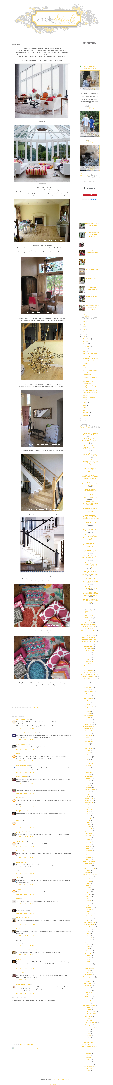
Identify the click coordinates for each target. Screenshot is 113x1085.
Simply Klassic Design (63, 1080)
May (84, 405)
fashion (89, 796)
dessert (89, 752)
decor (88, 746)
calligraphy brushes (88, 707)
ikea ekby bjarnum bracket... (91, 356)
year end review (88, 1072)
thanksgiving (88, 1025)
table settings (88, 1016)
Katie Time (19, 820)
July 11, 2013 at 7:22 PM (25, 955)
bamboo (89, 659)
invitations (89, 879)
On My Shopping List (89, 922)
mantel (88, 898)
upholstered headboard (88, 1046)
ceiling (89, 713)
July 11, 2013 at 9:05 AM (25, 884)
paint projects (88, 937)
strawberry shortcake (89, 1005)
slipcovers (89, 992)
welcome (88, 1062)
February (86, 412)
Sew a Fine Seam (21, 841)
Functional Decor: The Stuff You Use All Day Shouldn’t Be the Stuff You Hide (90, 581)
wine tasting (89, 1068)
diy (88, 759)
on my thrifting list (89, 924)
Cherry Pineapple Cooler (90, 552)
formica (89, 815)
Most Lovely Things (90, 446)
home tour (88, 859)
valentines (88, 1053)
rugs (88, 979)
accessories (88, 644)
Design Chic (90, 459)
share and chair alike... (89, 361)
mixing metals (89, 905)
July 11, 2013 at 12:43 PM (25, 936)
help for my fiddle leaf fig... (90, 353)
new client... (17, 45)
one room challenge (88, 926)
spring (89, 994)
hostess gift (88, 863)
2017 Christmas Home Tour (89, 641)
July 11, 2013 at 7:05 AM (25, 793)
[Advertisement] (90, 55)
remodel (89, 972)
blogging (88, 689)
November (86, 341)
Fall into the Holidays (89, 789)
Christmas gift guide (88, 726)
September (86, 346)
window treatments (89, 1066)
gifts (88, 839)
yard (88, 1070)
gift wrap (89, 837)
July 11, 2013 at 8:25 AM (25, 846)
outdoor (89, 933)
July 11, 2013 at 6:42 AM (25, 772)
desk (89, 750)
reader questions (89, 968)
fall (89, 785)
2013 (83, 336)
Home (42, 1041)
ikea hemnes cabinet (92, 278)
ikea (88, 870)
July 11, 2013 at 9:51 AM (25, 903)
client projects (22, 708)
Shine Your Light (90, 535)
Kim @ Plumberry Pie (22, 811)
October (85, 343)
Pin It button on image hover (56, 1084)
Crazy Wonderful (90, 587)
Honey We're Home (90, 475)
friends (88, 822)
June (84, 402)
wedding (89, 1059)
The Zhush (90, 494)
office (88, 920)
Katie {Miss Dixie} (21, 788)
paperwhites (88, 942)
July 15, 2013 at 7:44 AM (25, 993)
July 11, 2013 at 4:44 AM (25, 740)
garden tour (89, 833)
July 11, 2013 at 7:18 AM (25, 806)
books (88, 696)
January (85, 415)
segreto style (88, 985)
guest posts (89, 848)
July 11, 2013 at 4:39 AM (25, 728)
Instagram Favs (88, 876)
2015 (83, 331)
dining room (88, 757)
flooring (89, 811)
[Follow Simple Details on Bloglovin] (89, 200)
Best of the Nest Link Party (88, 676)
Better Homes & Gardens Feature (89, 681)
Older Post (69, 1041)
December (86, 339)
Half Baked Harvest (90, 468)
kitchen (88, 883)
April (84, 407)
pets (89, 948)
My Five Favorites (88, 913)
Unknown (19, 753)
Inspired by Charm (90, 550)
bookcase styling (88, 693)
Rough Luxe (90, 482)
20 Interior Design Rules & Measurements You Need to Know (90, 566)
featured (89, 805)
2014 (83, 334)
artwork (88, 655)
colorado (88, 737)
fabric (88, 783)
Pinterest (88, 957)
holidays (88, 857)
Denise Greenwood (21, 776)
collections (89, 735)
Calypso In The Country (90, 571)
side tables (89, 990)
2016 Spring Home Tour (89, 637)
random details (88, 966)
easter (89, 770)
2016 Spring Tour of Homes (89, 639)
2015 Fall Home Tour (89, 626)
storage (89, 1003)
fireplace (89, 807)
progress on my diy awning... (91, 370)
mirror (88, 903)
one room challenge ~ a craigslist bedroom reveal (92, 307)
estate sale (88, 778)
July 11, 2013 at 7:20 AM (25, 816)
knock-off (88, 885)
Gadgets (89, 826)
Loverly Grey (90, 501)
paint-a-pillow (89, 940)
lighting (88, 892)
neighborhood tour (89, 918)
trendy (89, 1035)
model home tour (89, 907)
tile (89, 1031)
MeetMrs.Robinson (21, 929)
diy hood (89, 761)
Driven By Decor (90, 563)
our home (88, 931)
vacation (89, 1048)
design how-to (33, 708)
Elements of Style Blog (90, 508)
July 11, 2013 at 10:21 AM (25, 913)
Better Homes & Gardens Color (89, 679)
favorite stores (89, 800)
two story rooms (88, 1042)
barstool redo (89, 661)
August (85, 348)
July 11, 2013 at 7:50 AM (25, 837)
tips (89, 1033)
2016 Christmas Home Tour (89, 633)
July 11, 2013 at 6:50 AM (25, 783)
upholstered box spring (88, 1044)
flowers (88, 813)
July (84, 351)
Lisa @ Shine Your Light (23, 984)
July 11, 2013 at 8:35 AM (25, 857)
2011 (83, 420)
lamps (89, 887)
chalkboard (89, 720)
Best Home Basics (89, 672)
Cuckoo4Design (90, 515)
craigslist (88, 739)
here (44, 691)
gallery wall (88, 829)
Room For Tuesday (90, 556)
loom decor (89, 896)
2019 (83, 321)
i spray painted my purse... (90, 392)
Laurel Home (90, 432)
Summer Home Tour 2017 (89, 1014)
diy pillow (88, 765)
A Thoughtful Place (90, 522)
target (88, 1018)
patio (88, 946)
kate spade (89, 881)
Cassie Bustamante (21, 744)
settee (89, 987)
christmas (88, 722)
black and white (88, 687)
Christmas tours (88, 728)
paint (88, 935)
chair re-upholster (88, 715)
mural (88, 911)
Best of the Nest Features (88, 674)
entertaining (88, 772)
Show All (98, 606)
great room (89, 844)
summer (89, 1009)
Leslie (18, 898)
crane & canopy (88, 741)
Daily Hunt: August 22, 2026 (90, 490)
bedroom (88, 668)
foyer (88, 820)
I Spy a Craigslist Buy (89, 868)
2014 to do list (88, 622)
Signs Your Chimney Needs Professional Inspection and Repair (90, 538)
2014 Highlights (89, 620)
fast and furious (89, 798)
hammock (89, 852)
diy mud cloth (89, 763)
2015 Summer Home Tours (88, 631)
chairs (88, 717)
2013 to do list (89, 618)
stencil (89, 1001)
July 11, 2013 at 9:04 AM (25, 873)
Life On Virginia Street (90, 439)
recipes (89, 970)
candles (89, 711)
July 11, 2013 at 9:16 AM (25, 894)
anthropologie (89, 648)
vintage (89, 1055)
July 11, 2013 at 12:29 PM (25, 924)
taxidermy (89, 1020)
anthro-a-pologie (88, 646)
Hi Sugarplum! (90, 453)
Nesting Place (90, 543)
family (88, 791)
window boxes (89, 1064)
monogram (89, 909)
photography (88, 953)
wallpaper (89, 1057)
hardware (89, 855)
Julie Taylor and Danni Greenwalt (25, 949)
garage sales (89, 831)
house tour (89, 865)
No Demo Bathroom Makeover (90, 588)
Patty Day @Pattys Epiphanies (24, 850)
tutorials (89, 1040)
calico (88, 704)
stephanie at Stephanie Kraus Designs (27, 732)
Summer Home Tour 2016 (89, 1011)
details (89, 754)
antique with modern (89, 650)
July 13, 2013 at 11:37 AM (25, 979)
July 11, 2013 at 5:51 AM (25, 760)
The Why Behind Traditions (90, 524)
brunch (89, 700)
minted (89, 900)
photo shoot (89, 950)
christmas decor (88, 724)
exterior (88, 781)
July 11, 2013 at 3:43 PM (25, 945)
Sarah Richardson (89, 983)
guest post (88, 846)
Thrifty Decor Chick (90, 592)
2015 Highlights (89, 628)
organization (88, 929)
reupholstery (88, 974)
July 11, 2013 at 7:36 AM (25, 827)
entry (88, 774)
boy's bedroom (88, 698)
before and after (88, 670)
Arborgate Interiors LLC (23, 972)
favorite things (89, 802)
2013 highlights (89, 615)
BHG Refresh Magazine (89, 685)
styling (88, 1007)
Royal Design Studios (89, 977)
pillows (88, 955)
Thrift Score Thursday (89, 1027)
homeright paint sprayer (89, 861)
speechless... (86, 363)
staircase (88, 998)
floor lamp (89, 809)
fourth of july (88, 818)
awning (89, 657)
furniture (88, 824)
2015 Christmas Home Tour (89, 624)
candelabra (89, 709)
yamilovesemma (20, 908)
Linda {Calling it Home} (22, 765)
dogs (88, 768)
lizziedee (18, 959)
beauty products (88, 665)
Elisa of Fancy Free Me (22, 917)
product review (89, 964)
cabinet (89, 702)
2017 (83, 326)
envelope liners (89, 776)
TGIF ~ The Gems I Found (88, 1022)
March (85, 410)
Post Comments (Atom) (26, 1044)
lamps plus (89, 889)
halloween (89, 850)
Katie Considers (90, 489)
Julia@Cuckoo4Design (22, 719)
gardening (88, 835)
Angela (18, 877)
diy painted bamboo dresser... (91, 358)
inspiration (42, 708)
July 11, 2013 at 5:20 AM (25, 749)
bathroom (88, 663)
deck (88, 744)
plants (88, 959)
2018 (83, 324)
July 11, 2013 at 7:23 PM (25, 968)
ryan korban (89, 981)
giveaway (88, 842)
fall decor (88, 787)
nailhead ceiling (89, 916)
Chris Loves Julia (90, 578)
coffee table (88, 733)
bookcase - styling (89, 691)
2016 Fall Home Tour (89, 635)
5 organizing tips (92, 241)
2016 (83, 329)
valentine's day (88, 1051)
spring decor (88, 996)
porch (88, 961)
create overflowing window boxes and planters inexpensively (92, 234)
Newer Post (15, 1041)
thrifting (88, 1029)
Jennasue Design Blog (90, 599)
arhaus (89, 652)
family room (89, 794)
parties (88, 944)
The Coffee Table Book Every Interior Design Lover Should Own (90, 463)
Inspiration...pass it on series (89, 874)
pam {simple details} (22, 832)
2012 (83, 418)
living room (88, 894)
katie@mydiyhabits (21, 862)
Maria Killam (90, 528)
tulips (88, 1038)
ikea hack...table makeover (92, 296)
